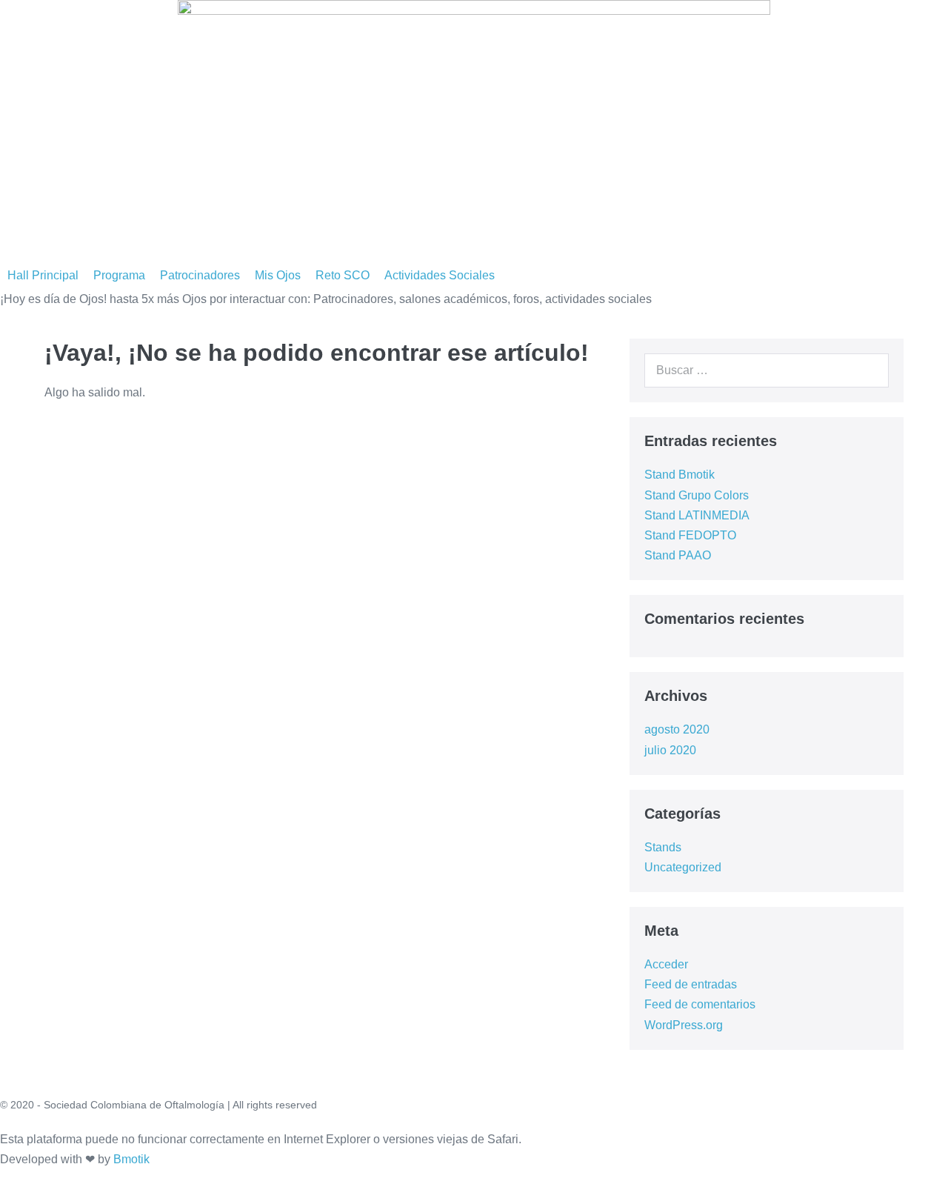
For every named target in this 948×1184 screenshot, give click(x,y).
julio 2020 (670, 750)
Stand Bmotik (679, 474)
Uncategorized (682, 867)
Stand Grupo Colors (696, 495)
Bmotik (131, 1159)
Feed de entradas (690, 984)
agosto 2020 (677, 729)
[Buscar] (869, 370)
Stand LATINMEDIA (697, 515)
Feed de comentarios (699, 1004)
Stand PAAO (677, 555)
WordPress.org (683, 1025)
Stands (662, 847)
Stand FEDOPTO (690, 535)
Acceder (666, 964)
